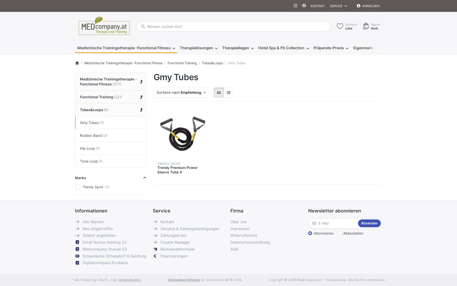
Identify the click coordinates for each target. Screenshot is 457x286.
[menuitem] (126, 48)
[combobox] (234, 26)
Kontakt (318, 6)
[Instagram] (296, 5)
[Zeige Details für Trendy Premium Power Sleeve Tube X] (182, 134)
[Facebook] (304, 5)
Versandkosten (129, 280)
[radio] (219, 93)
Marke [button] (80, 178)
